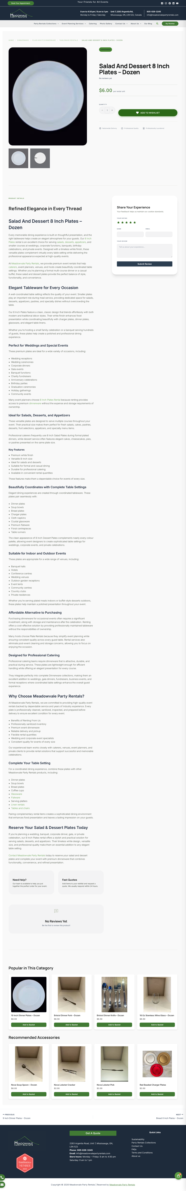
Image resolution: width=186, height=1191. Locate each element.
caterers (13, 267)
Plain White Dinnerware (44, 40)
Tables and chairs (20, 808)
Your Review (122, 241)
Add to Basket (29, 1025)
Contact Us (137, 1146)
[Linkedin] (173, 3)
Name (119, 229)
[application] (57, 24)
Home (11, 40)
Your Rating (122, 218)
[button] (21, 3)
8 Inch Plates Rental (50, 399)
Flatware (15, 797)
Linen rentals (18, 804)
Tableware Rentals (68, 40)
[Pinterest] (170, 3)
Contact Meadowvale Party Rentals (27, 855)
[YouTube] (177, 3)
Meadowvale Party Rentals (25, 263)
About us (136, 1156)
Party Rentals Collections (144, 1142)
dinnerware (35, 403)
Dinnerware (23, 40)
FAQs (134, 1149)
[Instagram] (166, 3)
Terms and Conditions (142, 1152)
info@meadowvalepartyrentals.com (162, 15)
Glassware (16, 794)
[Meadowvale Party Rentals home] (27, 1140)
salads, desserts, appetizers (71, 242)
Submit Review (145, 264)
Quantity (103, 104)
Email (148, 229)
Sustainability (138, 1139)
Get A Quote (93, 1133)
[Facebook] (162, 3)
